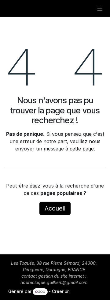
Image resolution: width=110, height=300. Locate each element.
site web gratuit (86, 291)
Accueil (55, 208)
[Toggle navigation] (99, 8)
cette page (82, 149)
